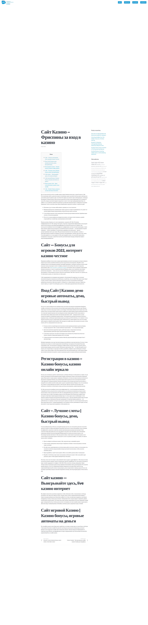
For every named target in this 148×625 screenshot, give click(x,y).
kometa (102, 168)
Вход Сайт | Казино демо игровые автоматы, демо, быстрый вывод (51, 163)
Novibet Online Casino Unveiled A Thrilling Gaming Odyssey (98, 148)
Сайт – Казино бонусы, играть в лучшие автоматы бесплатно (52, 190)
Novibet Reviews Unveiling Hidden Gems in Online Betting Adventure (98, 152)
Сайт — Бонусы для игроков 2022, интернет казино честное (52, 158)
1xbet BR (98, 164)
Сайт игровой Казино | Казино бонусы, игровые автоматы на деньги (52, 179)
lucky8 (104, 172)
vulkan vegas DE (99, 182)
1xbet (102, 162)
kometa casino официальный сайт (98, 171)
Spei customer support (96, 179)
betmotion (93, 166)
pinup (93, 177)
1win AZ (97, 162)
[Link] (7, 2)
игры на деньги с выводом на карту (58, 267)
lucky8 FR (93, 174)
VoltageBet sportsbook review (97, 180)
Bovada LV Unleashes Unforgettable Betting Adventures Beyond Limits (97, 144)
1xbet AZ (94, 164)
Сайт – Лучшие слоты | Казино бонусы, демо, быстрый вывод (52, 171)
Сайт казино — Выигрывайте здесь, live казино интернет (51, 175)
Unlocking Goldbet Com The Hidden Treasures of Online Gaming (97, 138)
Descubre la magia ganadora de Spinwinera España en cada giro (98, 134)
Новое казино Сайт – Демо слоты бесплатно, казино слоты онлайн (52, 185)
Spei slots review (101, 179)
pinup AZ (98, 177)
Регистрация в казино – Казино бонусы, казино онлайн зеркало (52, 167)
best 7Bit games (102, 164)
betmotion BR (98, 166)
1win (92, 162)
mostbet (99, 173)
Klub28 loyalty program (98, 168)
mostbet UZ (102, 175)
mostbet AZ (95, 175)
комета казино (100, 184)
